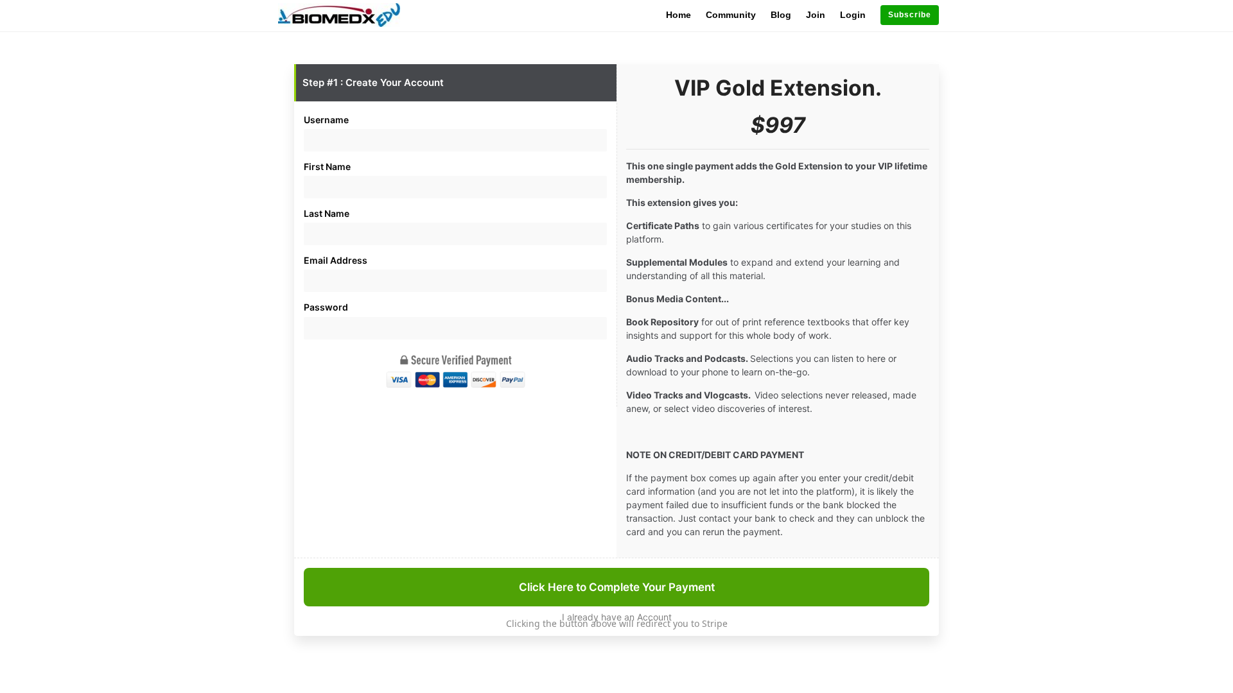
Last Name (326, 213)
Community (731, 15)
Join (815, 15)
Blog (781, 15)
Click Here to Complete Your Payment (617, 587)
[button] (909, 15)
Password (326, 307)
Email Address (335, 260)
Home (678, 15)
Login (853, 15)
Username (326, 119)
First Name (327, 166)
